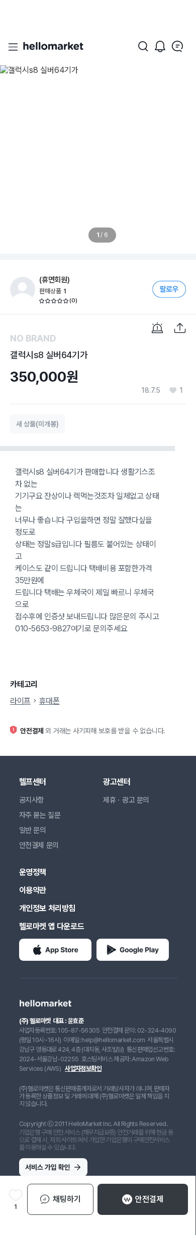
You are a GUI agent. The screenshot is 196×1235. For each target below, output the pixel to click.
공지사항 (31, 800)
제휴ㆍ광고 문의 (126, 800)
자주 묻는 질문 (40, 815)
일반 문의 (32, 830)
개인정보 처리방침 (47, 908)
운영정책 (32, 872)
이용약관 (32, 890)
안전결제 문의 (39, 845)
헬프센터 (32, 782)
